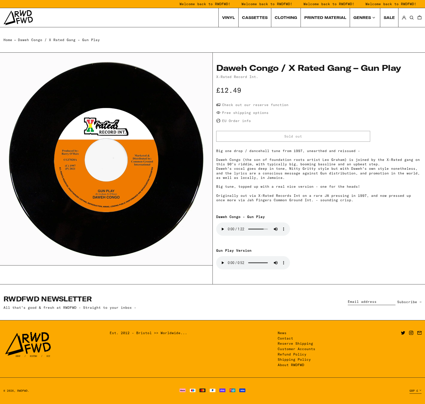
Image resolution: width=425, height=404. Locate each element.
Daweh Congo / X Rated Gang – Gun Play (59, 40)
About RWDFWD (291, 365)
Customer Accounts (296, 349)
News (282, 333)
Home (7, 40)
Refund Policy (292, 354)
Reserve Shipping (295, 343)
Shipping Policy (294, 359)
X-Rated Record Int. (237, 77)
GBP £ (414, 390)
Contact (285, 338)
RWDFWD (22, 390)
